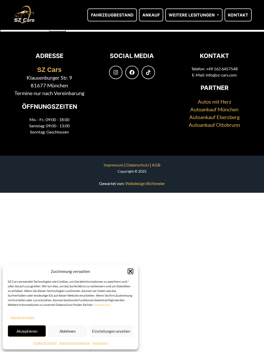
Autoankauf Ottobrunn (214, 125)
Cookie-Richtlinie (45, 343)
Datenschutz (102, 305)
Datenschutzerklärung (74, 343)
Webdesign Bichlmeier (145, 183)
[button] (130, 271)
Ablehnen (68, 331)
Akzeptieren (26, 331)
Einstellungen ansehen (111, 331)
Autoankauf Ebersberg (214, 117)
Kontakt (238, 15)
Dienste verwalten (22, 317)
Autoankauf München (214, 109)
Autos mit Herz (214, 101)
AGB (156, 164)
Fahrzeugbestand (112, 15)
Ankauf (151, 15)
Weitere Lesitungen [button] (192, 15)
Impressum (100, 343)
